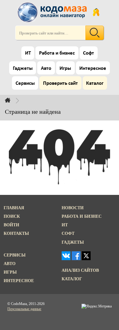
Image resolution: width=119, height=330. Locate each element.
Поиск (12, 216)
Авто (46, 68)
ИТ (28, 53)
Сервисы (25, 83)
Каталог (94, 83)
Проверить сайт (60, 83)
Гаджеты (23, 68)
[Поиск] (94, 33)
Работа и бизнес (57, 53)
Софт (88, 53)
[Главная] (12, 100)
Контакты (16, 233)
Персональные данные (24, 309)
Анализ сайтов (80, 270)
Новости (73, 207)
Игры (65, 68)
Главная (14, 207)
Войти (11, 224)
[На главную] (53, 12)
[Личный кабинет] (96, 12)
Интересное (92, 68)
